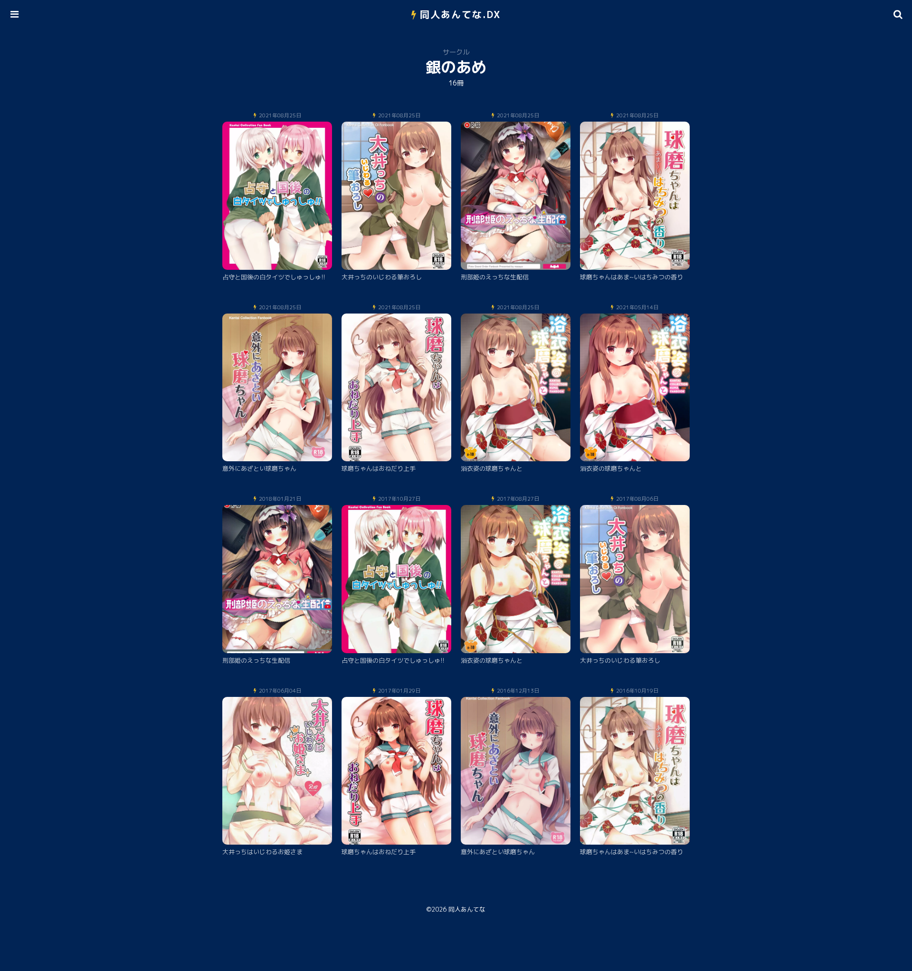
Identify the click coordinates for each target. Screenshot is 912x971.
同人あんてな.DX (460, 14)
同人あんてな (466, 909)
